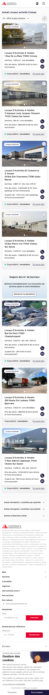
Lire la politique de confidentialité (14, 684)
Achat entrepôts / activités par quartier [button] (22, 502)
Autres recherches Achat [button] (15, 516)
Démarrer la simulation (24, 294)
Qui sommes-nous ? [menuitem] (11, 591)
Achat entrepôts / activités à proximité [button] (22, 509)
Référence (6, 631)
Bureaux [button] (6, 646)
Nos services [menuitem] (7, 595)
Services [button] (6, 577)
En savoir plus (38, 74)
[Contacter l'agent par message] (42, 67)
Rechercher (34, 635)
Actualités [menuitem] (7, 581)
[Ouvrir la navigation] (43, 3)
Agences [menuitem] (6, 586)
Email (4, 613)
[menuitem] (38, 3)
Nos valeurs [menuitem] (7, 600)
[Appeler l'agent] (42, 61)
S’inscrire (34, 618)
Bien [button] (4, 572)
